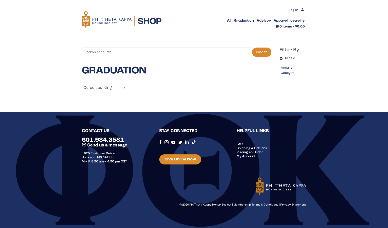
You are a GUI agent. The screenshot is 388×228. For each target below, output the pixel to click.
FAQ (240, 144)
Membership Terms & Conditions (255, 204)
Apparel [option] (287, 67)
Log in (293, 10)
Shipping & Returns (252, 148)
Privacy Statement (293, 204)
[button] (104, 88)
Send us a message (106, 145)
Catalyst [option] (287, 73)
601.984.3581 (103, 140)
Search (261, 52)
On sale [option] (289, 58)
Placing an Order (250, 152)
